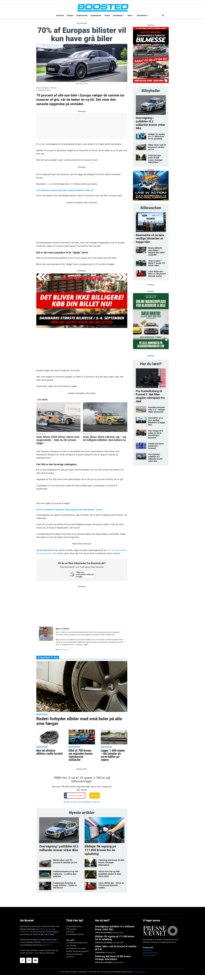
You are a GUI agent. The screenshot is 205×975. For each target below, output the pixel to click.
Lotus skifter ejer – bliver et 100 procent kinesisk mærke (111, 885)
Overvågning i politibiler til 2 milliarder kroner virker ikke (58, 848)
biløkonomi (47, 945)
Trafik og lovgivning (45, 842)
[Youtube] (35, 960)
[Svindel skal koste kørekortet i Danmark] (141, 446)
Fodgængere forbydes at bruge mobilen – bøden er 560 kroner (65, 885)
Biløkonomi (100, 952)
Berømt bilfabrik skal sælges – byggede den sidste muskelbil (156, 251)
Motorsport (140, 386)
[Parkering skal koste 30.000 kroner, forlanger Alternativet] (91, 863)
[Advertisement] (81, 220)
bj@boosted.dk (64, 649)
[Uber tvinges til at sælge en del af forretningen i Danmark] (141, 433)
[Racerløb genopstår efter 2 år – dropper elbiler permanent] (141, 409)
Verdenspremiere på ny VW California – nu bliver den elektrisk (65, 873)
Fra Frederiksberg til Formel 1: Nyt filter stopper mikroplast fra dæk (150, 396)
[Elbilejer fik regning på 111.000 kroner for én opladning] (104, 830)
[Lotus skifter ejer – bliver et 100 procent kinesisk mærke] (91, 886)
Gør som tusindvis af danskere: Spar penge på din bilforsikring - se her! (69, 509)
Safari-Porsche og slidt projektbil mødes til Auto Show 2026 (109, 873)
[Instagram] (29, 960)
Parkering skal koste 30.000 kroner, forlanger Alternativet (111, 862)
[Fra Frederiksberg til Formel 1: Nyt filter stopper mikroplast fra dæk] (151, 378)
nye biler (48, 929)
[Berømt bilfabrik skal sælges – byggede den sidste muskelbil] (141, 250)
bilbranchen (25, 932)
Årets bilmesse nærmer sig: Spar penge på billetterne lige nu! (64, 190)
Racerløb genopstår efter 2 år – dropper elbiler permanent (156, 409)
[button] (163, 15)
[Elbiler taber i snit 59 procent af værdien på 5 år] (45, 863)
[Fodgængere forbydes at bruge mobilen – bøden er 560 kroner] (45, 886)
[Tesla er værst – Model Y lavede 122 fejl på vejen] (141, 263)
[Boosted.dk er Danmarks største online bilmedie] (102, 7)
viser (48, 184)
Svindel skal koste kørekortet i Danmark (156, 446)
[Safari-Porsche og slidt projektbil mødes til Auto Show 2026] (91, 874)
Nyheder (82, 23)
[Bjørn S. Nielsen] (46, 639)
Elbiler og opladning (91, 842)
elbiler (41, 929)
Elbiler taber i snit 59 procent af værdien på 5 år (65, 861)
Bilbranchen (140, 230)
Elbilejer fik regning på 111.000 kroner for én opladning (100, 850)
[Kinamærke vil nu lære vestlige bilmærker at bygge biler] (151, 222)
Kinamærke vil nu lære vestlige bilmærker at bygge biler (150, 238)
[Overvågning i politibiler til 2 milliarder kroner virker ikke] (59, 830)
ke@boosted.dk (139, 972)
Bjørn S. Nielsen (51, 88)
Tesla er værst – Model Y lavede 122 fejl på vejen (156, 263)
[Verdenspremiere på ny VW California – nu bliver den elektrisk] (45, 874)
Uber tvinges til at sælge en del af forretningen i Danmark (155, 434)
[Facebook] (22, 960)
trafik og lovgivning (50, 942)
